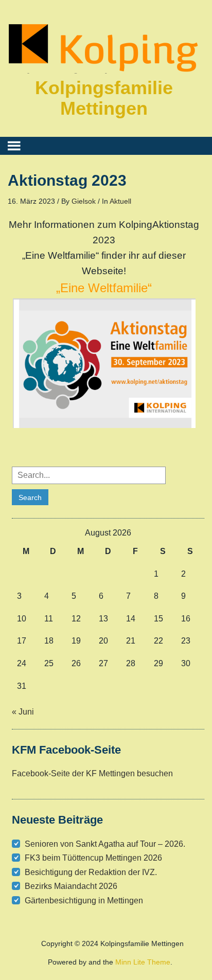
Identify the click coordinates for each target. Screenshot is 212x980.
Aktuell (120, 201)
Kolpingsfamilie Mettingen (104, 98)
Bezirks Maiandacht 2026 (71, 886)
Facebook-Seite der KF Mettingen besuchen (92, 773)
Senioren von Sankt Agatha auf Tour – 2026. (105, 844)
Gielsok (84, 201)
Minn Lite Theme (142, 962)
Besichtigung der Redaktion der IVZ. (91, 872)
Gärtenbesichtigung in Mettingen (84, 900)
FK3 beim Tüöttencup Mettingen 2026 (93, 857)
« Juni (23, 711)
